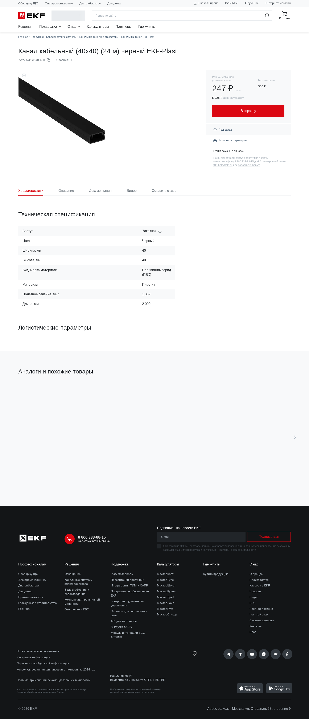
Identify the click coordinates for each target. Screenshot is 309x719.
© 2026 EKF (27, 708)
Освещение (73, 574)
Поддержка (48, 26)
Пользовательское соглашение (38, 651)
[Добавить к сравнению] (80, 479)
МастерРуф (165, 608)
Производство (259, 579)
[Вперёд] (294, 437)
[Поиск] (267, 16)
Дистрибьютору (90, 3)
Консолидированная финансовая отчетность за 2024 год (56, 669)
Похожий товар (34, 391)
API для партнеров (124, 621)
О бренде (256, 574)
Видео (254, 597)
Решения (25, 26)
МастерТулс (165, 579)
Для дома (114, 3)
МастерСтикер (167, 614)
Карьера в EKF (260, 585)
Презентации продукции (127, 579)
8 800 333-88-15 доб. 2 (248, 161)
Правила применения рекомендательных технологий (53, 680)
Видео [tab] (132, 190)
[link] (228, 654)
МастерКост (165, 574)
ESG (253, 603)
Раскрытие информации (33, 657)
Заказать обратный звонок (94, 541)
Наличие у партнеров (232, 140)
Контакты (256, 626)
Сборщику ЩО (28, 3)
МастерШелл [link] (166, 585)
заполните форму (249, 165)
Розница (24, 608)
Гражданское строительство (37, 603)
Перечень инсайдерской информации (43, 663)
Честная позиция (261, 608)
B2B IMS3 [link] (231, 3)
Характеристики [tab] (30, 190)
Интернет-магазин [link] (278, 3)
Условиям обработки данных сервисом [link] (36, 692)
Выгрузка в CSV (121, 626)
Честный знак (259, 614)
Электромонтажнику (59, 3)
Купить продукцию (215, 574)
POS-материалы (122, 574)
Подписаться (42, 479)
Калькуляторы (98, 26)
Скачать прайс (208, 3)
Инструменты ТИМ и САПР (129, 585)
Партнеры (124, 26)
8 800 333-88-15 (92, 537)
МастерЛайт (165, 603)
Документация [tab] (100, 190)
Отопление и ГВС (77, 609)
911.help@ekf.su (222, 165)
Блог (253, 632)
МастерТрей (165, 597)
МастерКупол (166, 591)
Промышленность (30, 597)
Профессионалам (32, 564)
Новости (255, 591)
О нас (72, 26)
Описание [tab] (66, 190)
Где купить (146, 26)
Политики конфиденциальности (237, 549)
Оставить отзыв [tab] (164, 190)
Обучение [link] (252, 3)
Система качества (262, 620)
